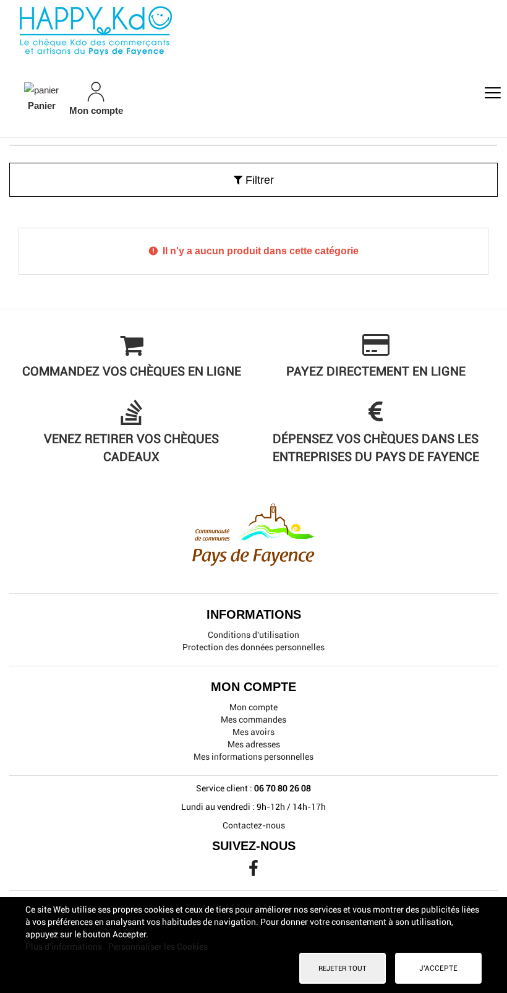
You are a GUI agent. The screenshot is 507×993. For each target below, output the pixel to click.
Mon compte (253, 707)
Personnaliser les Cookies (158, 947)
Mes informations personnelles (253, 757)
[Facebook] (253, 872)
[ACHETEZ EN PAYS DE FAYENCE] (253, 31)
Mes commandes (253, 719)
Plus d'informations (64, 947)
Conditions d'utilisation (253, 635)
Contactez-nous (254, 825)
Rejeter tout (342, 968)
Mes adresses (254, 744)
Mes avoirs (253, 732)
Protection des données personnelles (253, 647)
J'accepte (438, 968)
